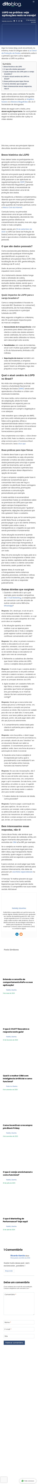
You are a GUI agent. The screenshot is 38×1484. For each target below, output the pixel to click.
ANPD (21, 389)
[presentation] (19, 964)
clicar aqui (21, 444)
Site (6, 1336)
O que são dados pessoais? (15, 69)
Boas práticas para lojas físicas (16, 81)
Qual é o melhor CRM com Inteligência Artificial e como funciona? (17, 1078)
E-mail (8, 1329)
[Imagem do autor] (4, 989)
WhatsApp (8, 606)
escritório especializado (22, 872)
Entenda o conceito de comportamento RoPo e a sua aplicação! (18, 982)
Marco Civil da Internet (12, 207)
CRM (14, 842)
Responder (9, 1271)
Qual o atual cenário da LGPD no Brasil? (16, 77)
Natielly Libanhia (11, 990)
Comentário (10, 1294)
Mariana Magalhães (19, 102)
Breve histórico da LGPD (13, 67)
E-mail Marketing (14, 598)
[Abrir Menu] (34, 1)
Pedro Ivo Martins (11, 1086)
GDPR (22, 182)
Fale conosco (29, 1481)
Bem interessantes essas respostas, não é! (18, 87)
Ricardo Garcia (18, 1255)
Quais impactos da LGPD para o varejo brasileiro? (19, 73)
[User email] (21, 934)
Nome (8, 1322)
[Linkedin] (17, 934)
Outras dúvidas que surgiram (15, 84)
